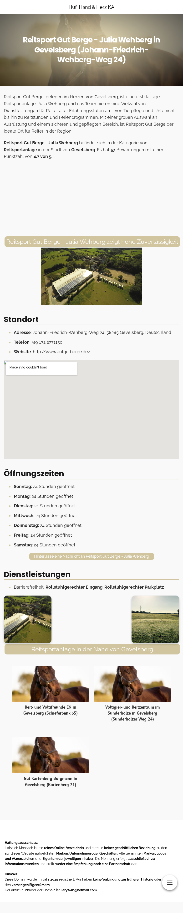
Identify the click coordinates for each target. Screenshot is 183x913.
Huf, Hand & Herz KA (91, 7)
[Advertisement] (91, 198)
